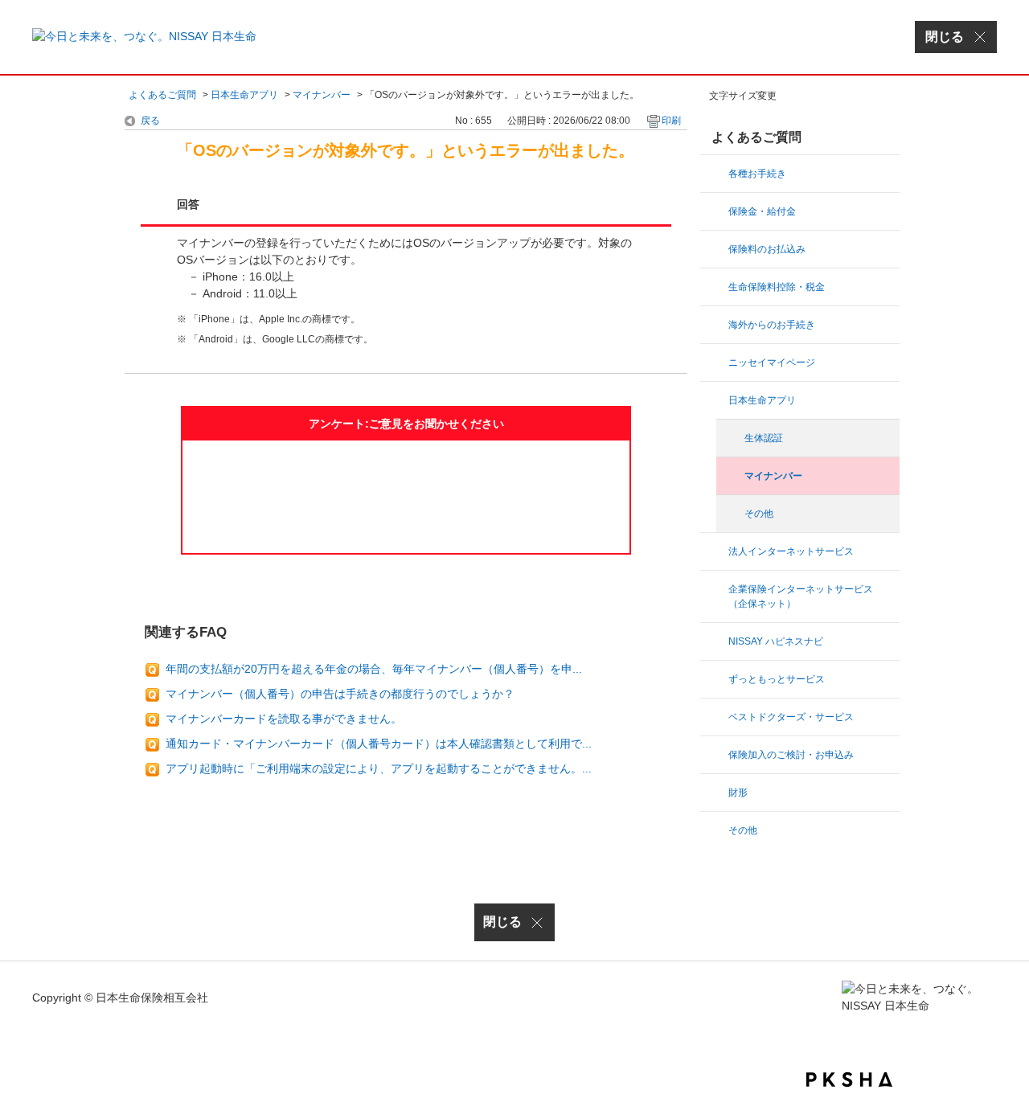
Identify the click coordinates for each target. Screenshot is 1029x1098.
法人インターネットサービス (791, 551)
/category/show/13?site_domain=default (715, 173)
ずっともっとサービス (776, 679)
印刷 (671, 120)
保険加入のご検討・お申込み (791, 754)
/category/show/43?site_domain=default (715, 679)
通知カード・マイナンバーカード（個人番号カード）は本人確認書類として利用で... (379, 743)
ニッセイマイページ (771, 362)
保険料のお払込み (767, 249)
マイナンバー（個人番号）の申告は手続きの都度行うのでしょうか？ (340, 693)
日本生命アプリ (244, 94)
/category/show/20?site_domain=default (715, 325)
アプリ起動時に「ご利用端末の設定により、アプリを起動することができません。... (379, 768)
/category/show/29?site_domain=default (715, 362)
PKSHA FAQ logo (849, 1079)
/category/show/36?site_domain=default (715, 287)
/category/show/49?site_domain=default (715, 400)
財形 (738, 792)
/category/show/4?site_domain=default (715, 551)
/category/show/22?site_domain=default (715, 755)
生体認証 (763, 438)
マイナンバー (322, 94)
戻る (150, 120)
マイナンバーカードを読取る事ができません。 (284, 718)
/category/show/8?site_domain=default (715, 211)
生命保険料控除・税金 (776, 287)
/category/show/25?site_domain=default (715, 589)
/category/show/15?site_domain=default (715, 249)
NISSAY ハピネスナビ (775, 641)
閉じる (502, 921)
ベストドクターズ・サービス (791, 717)
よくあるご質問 (162, 94)
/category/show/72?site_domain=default (715, 792)
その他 (758, 513)
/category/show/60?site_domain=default (715, 830)
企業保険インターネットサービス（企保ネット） (800, 596)
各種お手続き (757, 173)
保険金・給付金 (762, 211)
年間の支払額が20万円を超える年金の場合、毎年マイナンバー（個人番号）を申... (374, 668)
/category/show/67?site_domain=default (715, 641)
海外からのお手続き (771, 324)
